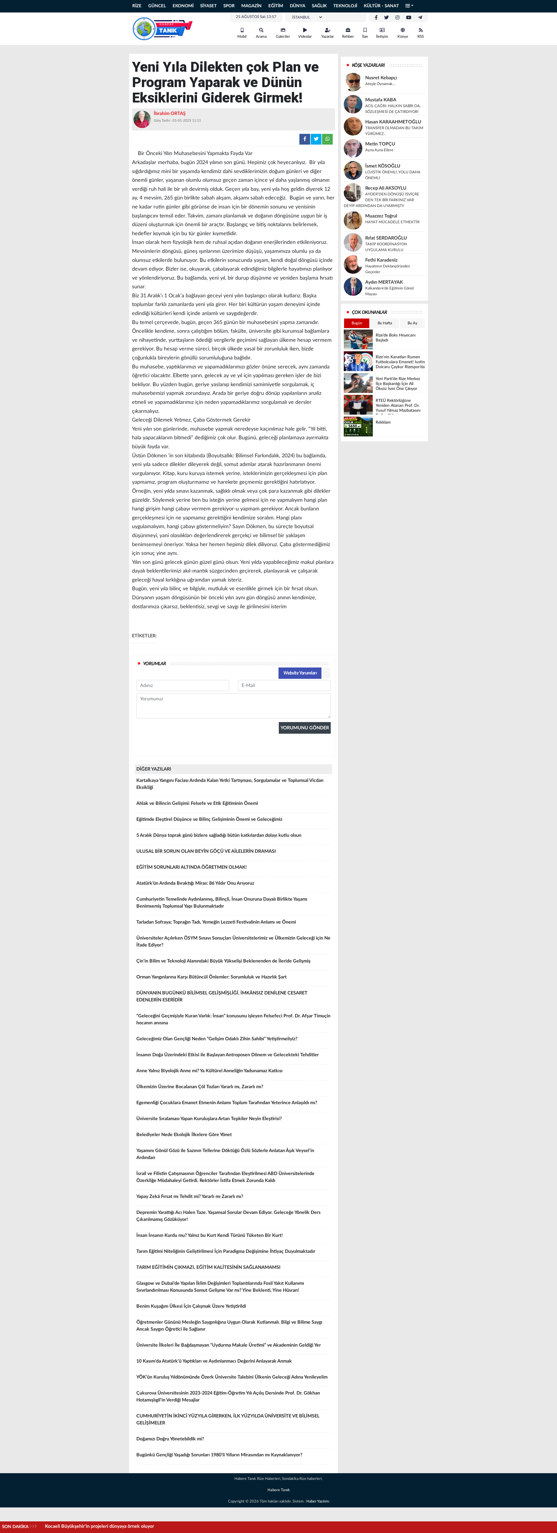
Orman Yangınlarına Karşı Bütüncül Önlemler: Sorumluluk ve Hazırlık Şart (211, 977)
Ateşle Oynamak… (380, 84)
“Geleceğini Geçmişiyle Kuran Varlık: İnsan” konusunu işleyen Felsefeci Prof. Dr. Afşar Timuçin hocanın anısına (233, 1019)
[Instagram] (397, 18)
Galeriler (283, 37)
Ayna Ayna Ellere (379, 150)
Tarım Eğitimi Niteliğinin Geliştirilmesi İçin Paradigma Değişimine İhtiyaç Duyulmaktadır (225, 1251)
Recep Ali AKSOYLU (385, 188)
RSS (420, 37)
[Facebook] (376, 18)
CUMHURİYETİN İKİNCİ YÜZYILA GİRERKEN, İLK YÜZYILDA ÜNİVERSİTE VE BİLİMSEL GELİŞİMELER (227, 1419)
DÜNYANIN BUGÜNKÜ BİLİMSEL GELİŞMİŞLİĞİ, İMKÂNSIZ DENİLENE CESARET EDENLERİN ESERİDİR (222, 996)
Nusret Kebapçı (381, 77)
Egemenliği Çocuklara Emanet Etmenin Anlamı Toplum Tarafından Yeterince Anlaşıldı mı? (226, 1102)
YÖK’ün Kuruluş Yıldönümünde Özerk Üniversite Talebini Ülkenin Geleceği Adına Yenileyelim (232, 1377)
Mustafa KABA (380, 100)
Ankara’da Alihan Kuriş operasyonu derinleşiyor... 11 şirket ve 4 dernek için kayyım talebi (136, 1526)
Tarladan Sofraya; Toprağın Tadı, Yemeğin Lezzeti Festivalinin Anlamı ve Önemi (216, 922)
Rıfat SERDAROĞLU (386, 238)
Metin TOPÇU (380, 144)
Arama (261, 37)
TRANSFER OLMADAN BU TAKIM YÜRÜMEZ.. (394, 131)
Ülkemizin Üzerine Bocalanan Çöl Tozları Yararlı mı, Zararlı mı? (199, 1086)
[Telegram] (420, 18)
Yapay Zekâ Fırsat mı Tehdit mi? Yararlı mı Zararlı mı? (189, 1196)
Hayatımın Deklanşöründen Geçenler (387, 269)
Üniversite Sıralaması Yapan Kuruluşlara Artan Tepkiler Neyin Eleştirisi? (209, 1118)
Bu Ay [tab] (412, 323)
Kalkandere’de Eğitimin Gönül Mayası (389, 291)
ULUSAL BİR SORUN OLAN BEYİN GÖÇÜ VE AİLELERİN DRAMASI (206, 851)
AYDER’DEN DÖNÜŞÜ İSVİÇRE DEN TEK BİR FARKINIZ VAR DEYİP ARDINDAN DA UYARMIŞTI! (381, 200)
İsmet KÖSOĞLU (382, 166)
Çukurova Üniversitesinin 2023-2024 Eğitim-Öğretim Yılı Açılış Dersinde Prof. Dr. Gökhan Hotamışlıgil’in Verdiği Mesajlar (228, 1396)
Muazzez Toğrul (381, 216)
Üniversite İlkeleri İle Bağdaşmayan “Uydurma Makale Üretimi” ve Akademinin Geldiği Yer (228, 1345)
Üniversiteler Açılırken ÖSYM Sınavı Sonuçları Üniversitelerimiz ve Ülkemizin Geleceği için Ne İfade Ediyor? (233, 941)
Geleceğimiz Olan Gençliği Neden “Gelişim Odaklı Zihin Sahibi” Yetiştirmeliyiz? (216, 1039)
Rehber (348, 37)
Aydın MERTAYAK (384, 282)
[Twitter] (386, 18)
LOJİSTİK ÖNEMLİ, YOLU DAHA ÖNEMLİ (392, 175)
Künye (402, 37)
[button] (409, 6)
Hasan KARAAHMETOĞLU (393, 122)
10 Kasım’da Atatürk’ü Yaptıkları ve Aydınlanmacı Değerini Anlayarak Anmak (214, 1361)
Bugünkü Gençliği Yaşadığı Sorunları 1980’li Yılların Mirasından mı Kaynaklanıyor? (219, 1455)
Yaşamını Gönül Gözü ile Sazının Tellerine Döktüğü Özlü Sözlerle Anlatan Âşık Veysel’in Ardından (225, 1154)
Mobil (242, 37)
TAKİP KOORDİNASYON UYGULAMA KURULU (386, 247)
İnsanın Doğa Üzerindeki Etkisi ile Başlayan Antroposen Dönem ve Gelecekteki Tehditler (227, 1054)
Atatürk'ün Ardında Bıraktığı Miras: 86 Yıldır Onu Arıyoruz (195, 883)
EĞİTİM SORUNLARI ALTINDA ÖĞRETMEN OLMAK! (191, 867)
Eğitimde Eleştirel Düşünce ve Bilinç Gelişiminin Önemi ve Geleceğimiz (209, 819)
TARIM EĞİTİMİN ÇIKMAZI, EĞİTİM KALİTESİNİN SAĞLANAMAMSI (208, 1267)
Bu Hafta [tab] (385, 323)
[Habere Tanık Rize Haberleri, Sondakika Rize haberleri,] (162, 28)
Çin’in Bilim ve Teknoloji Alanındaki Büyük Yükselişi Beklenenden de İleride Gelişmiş (223, 961)
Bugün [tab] (357, 323)
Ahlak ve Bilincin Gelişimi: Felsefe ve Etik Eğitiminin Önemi (197, 803)
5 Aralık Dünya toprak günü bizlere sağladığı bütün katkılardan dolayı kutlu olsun (218, 835)
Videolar (305, 37)
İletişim (382, 37)
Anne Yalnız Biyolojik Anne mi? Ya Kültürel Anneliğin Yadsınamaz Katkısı (209, 1070)
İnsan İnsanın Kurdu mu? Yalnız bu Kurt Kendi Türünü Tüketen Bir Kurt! (209, 1235)
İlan (365, 37)
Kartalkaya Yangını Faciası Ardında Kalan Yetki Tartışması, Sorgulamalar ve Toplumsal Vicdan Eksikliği (229, 784)
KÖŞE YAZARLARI (368, 65)
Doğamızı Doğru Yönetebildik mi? (170, 1439)
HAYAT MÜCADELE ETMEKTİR (392, 222)
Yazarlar (327, 37)
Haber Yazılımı (317, 1501)
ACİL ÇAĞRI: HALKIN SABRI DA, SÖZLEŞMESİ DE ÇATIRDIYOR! (393, 109)
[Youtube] (408, 18)
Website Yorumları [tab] (300, 673)
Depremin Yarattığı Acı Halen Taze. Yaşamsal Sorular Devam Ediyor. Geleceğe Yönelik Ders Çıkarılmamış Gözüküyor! (228, 1216)
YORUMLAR (154, 663)
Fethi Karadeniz (381, 260)
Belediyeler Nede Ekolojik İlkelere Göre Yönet (184, 1134)
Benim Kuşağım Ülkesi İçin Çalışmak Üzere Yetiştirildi (191, 1306)
